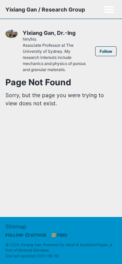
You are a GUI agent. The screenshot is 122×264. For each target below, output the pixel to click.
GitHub (37, 235)
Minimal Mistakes (33, 250)
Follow (106, 51)
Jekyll (70, 244)
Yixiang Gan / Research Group (45, 9)
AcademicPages (94, 244)
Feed (61, 235)
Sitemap (15, 226)
